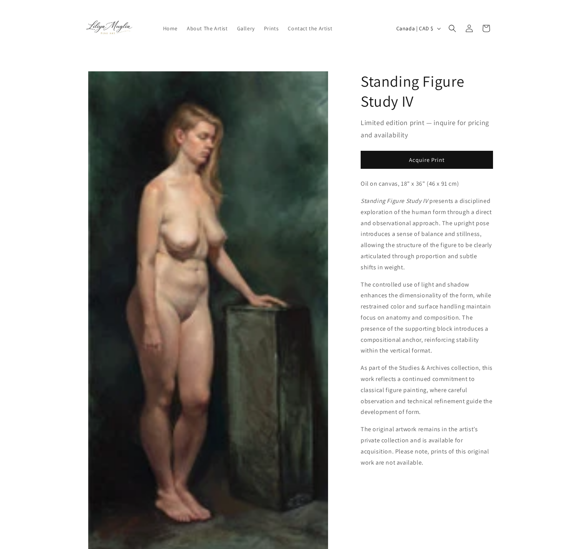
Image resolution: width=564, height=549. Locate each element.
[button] (452, 28)
